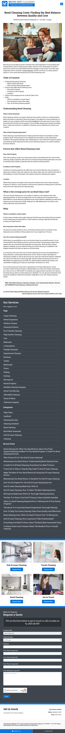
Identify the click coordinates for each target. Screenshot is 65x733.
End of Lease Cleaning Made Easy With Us (21, 486)
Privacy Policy (33, 723)
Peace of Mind (9, 398)
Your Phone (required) (10, 664)
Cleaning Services (32, 285)
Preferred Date (8, 637)
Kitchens (7, 357)
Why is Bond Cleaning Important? (18, 85)
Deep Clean (8, 412)
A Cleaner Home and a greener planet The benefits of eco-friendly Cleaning (31, 527)
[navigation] (61, 4)
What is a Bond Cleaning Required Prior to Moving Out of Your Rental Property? (32, 502)
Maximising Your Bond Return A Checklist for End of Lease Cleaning (32, 479)
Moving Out (8, 379)
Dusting (7, 376)
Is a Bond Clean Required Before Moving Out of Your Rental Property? (26, 291)
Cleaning (7, 439)
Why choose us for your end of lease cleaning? (23, 457)
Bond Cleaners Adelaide (10, 723)
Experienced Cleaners (47, 283)
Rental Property (10, 383)
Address (6, 644)
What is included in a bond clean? (18, 99)
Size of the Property (13, 89)
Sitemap (40, 723)
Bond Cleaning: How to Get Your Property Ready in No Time (42, 293)
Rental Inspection (11, 319)
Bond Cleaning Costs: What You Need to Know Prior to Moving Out (31, 515)
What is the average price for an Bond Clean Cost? (21, 95)
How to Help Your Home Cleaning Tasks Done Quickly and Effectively (32, 511)
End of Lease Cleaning (13, 435)
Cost (37, 283)
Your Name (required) (10, 650)
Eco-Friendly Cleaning (13, 331)
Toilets (6, 361)
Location (10, 93)
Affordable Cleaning (15, 283)
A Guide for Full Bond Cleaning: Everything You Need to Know (29, 465)
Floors (6, 368)
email (10, 306)
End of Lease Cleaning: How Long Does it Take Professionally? (29, 519)
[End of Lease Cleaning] (18, 6)
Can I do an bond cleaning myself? (18, 103)
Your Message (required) (11, 670)
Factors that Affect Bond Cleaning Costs (18, 87)
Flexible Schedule (11, 349)
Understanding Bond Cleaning (15, 81)
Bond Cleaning (20, 285)
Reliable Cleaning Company (15, 387)
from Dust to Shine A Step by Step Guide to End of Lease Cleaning (31, 469)
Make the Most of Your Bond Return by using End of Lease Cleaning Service (31, 473)
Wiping (7, 372)
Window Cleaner (10, 323)
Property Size (7, 630)
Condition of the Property (15, 91)
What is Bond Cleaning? (15, 83)
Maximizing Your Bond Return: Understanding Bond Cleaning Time (31, 461)
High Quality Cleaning (12, 334)
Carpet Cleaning (10, 316)
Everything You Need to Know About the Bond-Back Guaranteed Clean (32, 522)
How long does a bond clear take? (18, 101)
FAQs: (7, 97)
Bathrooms (8, 364)
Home (58, 723)
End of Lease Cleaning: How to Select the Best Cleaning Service (29, 490)
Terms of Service (24, 723)
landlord (35, 121)
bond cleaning (28, 70)
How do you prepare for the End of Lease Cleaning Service (28, 482)
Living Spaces (9, 346)
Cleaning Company (29, 283)
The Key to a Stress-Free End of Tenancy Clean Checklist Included (31, 497)
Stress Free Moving (11, 391)
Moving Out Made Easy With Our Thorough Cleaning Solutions (29, 494)
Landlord (7, 416)
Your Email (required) (10, 657)
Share (49, 19)
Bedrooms (8, 342)
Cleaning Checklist (11, 423)
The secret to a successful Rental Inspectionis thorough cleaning (30, 507)
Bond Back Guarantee (12, 431)
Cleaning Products (11, 327)
